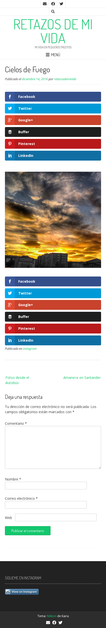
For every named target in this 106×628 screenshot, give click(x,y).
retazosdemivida (65, 79)
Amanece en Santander (82, 377)
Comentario (16, 423)
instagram (30, 349)
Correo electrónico (21, 498)
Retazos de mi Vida (53, 31)
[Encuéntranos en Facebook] (53, 4)
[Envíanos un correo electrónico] (44, 4)
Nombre (13, 479)
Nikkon (51, 616)
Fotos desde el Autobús (17, 380)
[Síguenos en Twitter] (61, 4)
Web (8, 517)
